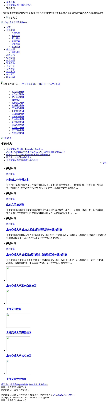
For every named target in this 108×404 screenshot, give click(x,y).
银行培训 (10, 58)
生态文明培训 (54, 84)
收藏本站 (10, 8)
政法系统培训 (18, 125)
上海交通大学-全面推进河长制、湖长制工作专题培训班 (36, 254)
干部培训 (10, 30)
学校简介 (10, 74)
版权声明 (33, 384)
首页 (8, 27)
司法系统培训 (18, 122)
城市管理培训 (18, 94)
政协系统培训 (18, 119)
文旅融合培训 (18, 114)
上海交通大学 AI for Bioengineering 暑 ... (24, 149)
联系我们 (10, 77)
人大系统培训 (18, 92)
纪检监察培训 (18, 116)
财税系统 (16, 47)
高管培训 (16, 52)
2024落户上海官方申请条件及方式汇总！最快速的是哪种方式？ (35, 152)
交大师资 (10, 69)
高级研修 (10, 55)
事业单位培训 (18, 111)
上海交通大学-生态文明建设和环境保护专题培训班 (34, 229)
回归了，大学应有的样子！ (19, 157)
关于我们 (10, 2)
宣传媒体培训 (18, 108)
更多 (105, 163)
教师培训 (10, 60)
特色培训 (24, 384)
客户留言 (42, 384)
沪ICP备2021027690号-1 (64, 395)
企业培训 (10, 49)
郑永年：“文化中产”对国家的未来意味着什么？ (28, 154)
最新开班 (10, 66)
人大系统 (16, 33)
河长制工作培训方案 (17, 179)
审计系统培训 (18, 97)
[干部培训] (6, 138)
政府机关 (16, 44)
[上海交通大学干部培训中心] (14, 22)
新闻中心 (10, 71)
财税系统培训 (18, 105)
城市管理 (16, 35)
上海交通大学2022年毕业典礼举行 (22, 160)
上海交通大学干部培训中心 (19, 5)
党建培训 (16, 100)
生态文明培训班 (15, 204)
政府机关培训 (18, 103)
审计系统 (16, 38)
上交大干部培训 (27, 84)
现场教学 (10, 63)
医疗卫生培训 (18, 130)
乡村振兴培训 (18, 133)
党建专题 (16, 41)
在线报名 (10, 174)
